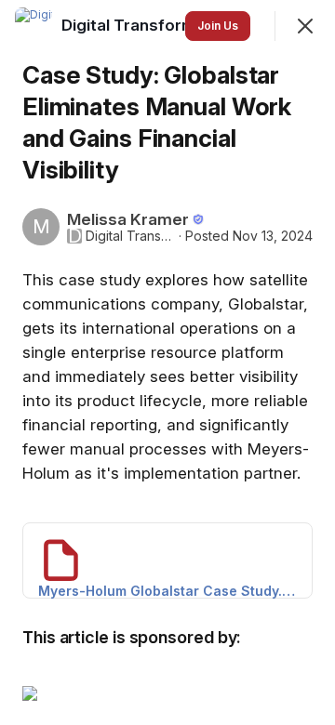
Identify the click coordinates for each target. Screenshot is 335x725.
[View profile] (33, 26)
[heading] (150, 25)
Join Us (217, 26)
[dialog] (167, 362)
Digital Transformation (130, 236)
